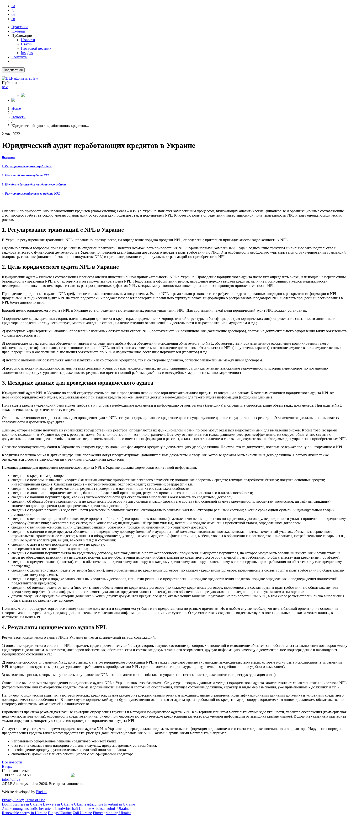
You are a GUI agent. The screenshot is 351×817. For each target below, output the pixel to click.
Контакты (19, 57)
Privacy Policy (13, 800)
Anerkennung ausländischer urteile (28, 808)
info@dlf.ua (11, 779)
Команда (18, 31)
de (13, 14)
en (13, 19)
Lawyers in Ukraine (58, 804)
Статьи (26, 44)
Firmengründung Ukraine (112, 813)
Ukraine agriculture (88, 804)
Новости (28, 40)
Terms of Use (35, 800)
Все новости (12, 762)
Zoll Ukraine (82, 813)
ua (13, 6)
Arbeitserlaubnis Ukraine (110, 808)
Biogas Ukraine (60, 813)
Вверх (7, 766)
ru (13, 10)
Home (16, 108)
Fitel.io (41, 792)
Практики (19, 27)
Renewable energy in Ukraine (24, 813)
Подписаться (13, 70)
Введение (8, 157)
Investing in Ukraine (119, 804)
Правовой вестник (36, 48)
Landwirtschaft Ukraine (73, 808)
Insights (27, 53)
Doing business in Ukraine (22, 804)
